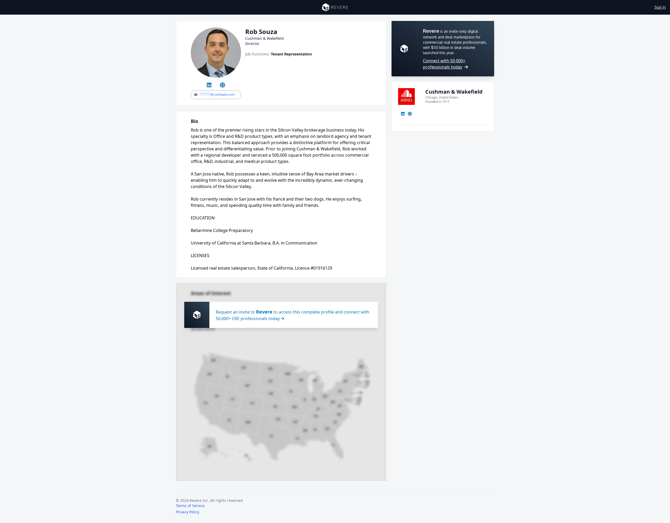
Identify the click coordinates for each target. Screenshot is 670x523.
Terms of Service (190, 505)
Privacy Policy (187, 511)
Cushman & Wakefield (454, 91)
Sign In (660, 7)
